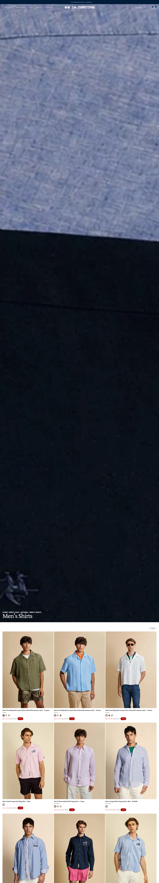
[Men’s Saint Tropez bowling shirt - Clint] (28, 761)
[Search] (145, 7)
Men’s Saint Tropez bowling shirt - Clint (16, 801)
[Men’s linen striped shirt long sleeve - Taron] (79, 761)
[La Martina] (79, 7)
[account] (148, 7)
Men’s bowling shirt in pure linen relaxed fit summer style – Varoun (25, 710)
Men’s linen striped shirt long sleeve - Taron (69, 801)
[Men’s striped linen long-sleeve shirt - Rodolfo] (131, 761)
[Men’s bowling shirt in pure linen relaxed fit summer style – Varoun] (28, 669)
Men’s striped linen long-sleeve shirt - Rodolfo (121, 801)
